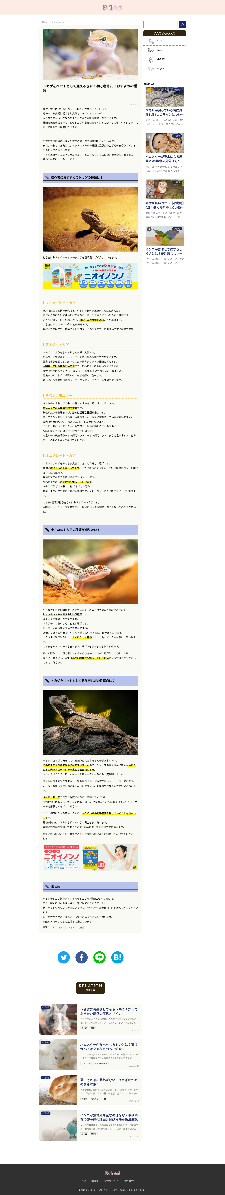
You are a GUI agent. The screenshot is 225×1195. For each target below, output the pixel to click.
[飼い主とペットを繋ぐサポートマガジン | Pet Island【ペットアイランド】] (112, 7)
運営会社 (94, 1180)
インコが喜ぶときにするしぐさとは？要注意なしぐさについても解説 (164, 251)
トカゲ (61, 927)
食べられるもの (101, 1063)
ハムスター (86, 1063)
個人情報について (111, 1180)
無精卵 (93, 1134)
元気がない (95, 1098)
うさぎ (84, 1028)
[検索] (182, 24)
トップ (83, 1180)
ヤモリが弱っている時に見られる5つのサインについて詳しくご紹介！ (165, 112)
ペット (71, 927)
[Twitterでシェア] (64, 957)
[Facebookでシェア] (81, 957)
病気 (93, 1028)
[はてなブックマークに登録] (117, 957)
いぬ (159, 40)
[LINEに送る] (99, 957)
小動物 (44, 22)
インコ (84, 1134)
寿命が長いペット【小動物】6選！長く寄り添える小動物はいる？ (165, 205)
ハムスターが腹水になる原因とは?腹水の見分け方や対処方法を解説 (165, 158)
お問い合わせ (129, 1180)
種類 (80, 927)
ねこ (159, 50)
